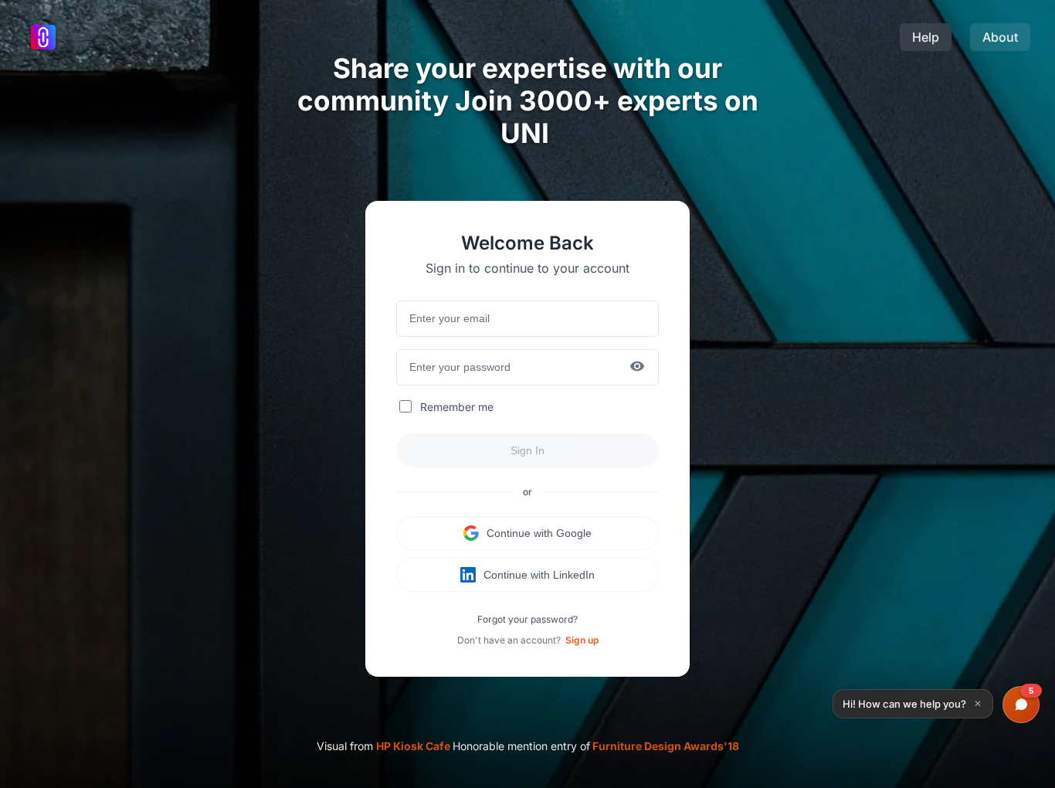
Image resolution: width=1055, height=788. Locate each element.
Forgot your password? (527, 619)
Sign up (582, 640)
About (1000, 37)
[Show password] (637, 367)
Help (925, 37)
